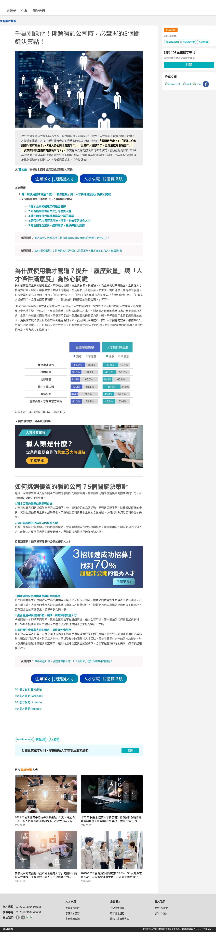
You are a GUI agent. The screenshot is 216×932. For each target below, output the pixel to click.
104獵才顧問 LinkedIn (28, 702)
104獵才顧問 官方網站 (28, 689)
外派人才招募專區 (119, 918)
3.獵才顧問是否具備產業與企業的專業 (51, 216)
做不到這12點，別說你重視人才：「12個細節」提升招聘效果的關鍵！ (74, 661)
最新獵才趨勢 (117, 913)
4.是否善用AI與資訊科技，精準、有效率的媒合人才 (59, 220)
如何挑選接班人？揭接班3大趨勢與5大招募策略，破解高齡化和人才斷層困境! (78, 250)
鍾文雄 (23, 169)
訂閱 (189, 65)
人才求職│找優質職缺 (103, 179)
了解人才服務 (72, 913)
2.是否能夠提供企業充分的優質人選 (49, 211)
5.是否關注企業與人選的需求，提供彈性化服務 (56, 225)
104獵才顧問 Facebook (29, 696)
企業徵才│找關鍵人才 (54, 179)
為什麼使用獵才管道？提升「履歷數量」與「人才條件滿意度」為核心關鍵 (66, 194)
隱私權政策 (8, 929)
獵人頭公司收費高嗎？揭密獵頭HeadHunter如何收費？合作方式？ (72, 237)
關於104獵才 (161, 908)
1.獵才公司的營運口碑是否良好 (47, 206)
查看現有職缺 (72, 908)
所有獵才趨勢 (8, 21)
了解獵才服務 (117, 908)
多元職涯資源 (72, 918)
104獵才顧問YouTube (28, 709)
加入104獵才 (161, 913)
